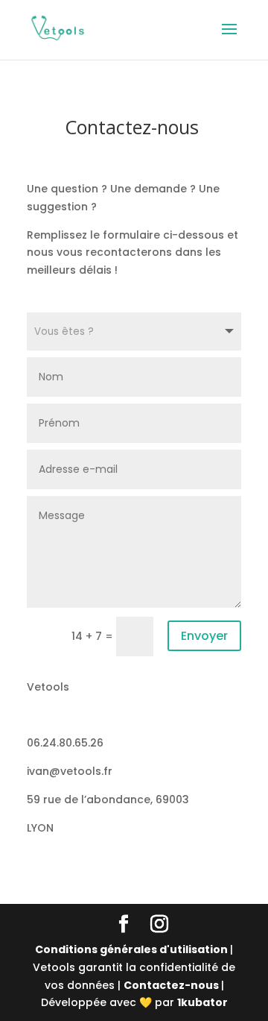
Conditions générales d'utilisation (132, 949)
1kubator (202, 1002)
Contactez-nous (172, 985)
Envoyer (204, 635)
